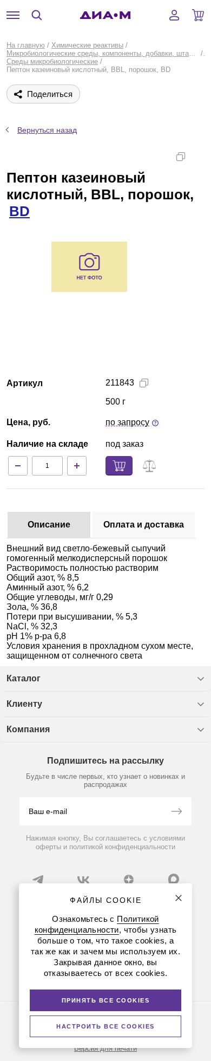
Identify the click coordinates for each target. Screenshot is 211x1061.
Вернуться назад (47, 130)
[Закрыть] (178, 898)
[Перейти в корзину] (198, 15)
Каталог (23, 678)
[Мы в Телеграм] (37, 879)
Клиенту (24, 703)
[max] (174, 879)
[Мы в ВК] (83, 879)
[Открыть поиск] (36, 15)
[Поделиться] (198, 156)
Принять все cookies (106, 1000)
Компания (28, 729)
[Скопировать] (180, 156)
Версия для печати (105, 1048)
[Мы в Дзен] (128, 879)
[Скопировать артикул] (143, 382)
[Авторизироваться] (174, 15)
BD (19, 211)
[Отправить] (176, 812)
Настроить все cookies (105, 1026)
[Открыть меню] (12, 15)
